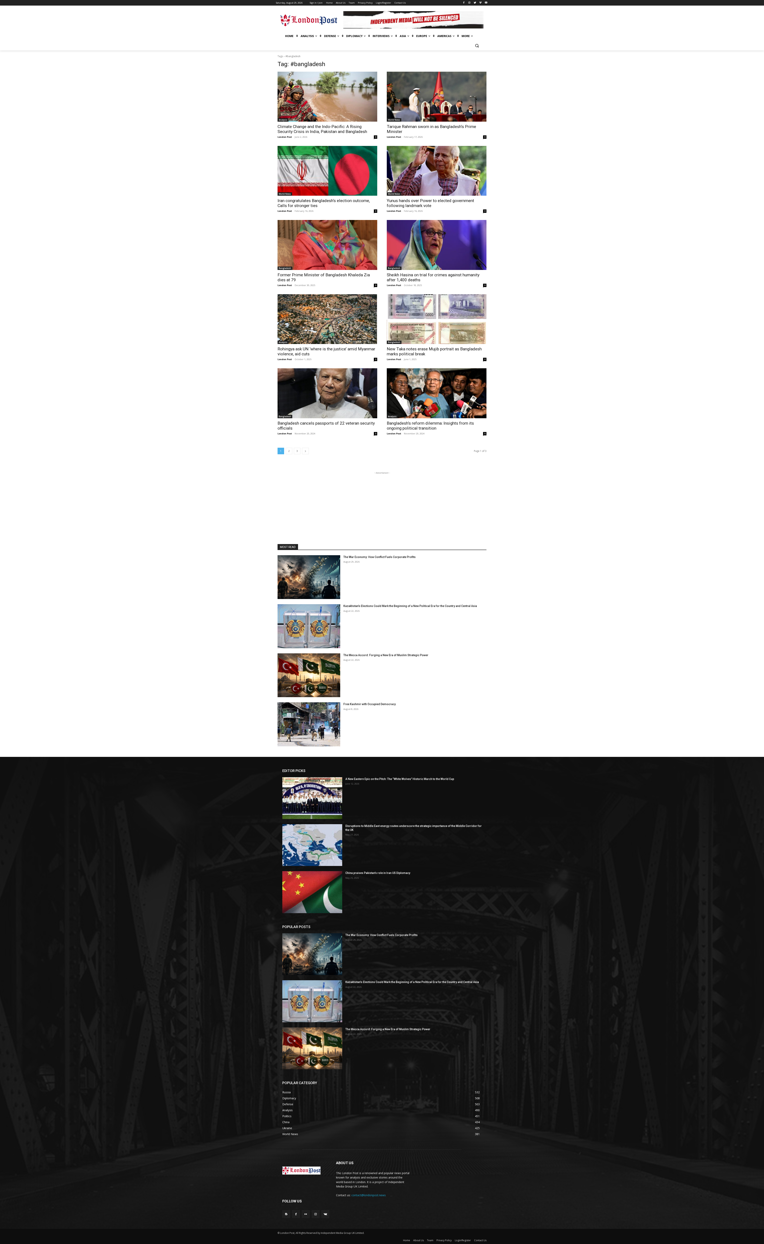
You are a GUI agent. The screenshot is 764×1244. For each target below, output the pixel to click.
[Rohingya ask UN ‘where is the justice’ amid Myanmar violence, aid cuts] (327, 319)
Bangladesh (285, 268)
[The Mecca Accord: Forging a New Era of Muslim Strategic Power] (309, 675)
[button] (477, 45)
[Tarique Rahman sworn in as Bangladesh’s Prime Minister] (436, 97)
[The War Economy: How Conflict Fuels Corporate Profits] (309, 577)
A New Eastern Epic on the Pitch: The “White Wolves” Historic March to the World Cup (399, 779)
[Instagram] (469, 3)
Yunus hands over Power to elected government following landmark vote (430, 203)
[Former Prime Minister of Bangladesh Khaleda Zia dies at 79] (327, 245)
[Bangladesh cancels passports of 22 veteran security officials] (327, 393)
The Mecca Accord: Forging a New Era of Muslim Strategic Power (385, 655)
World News (394, 119)
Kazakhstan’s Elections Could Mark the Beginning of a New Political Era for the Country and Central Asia (410, 606)
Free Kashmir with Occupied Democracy (369, 704)
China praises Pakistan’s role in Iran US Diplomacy (377, 873)
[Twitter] (475, 3)
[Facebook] (464, 3)
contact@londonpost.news (368, 1195)
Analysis (283, 119)
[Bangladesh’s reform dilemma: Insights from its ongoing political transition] (436, 393)
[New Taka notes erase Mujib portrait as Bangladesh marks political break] (436, 319)
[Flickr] (306, 1214)
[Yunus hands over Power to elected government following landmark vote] (436, 171)
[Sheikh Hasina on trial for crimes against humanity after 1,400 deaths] (436, 245)
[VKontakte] (325, 1214)
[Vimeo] (480, 3)
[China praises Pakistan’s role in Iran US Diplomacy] (312, 892)
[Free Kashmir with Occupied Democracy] (309, 724)
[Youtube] (486, 3)
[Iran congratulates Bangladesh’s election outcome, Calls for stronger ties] (327, 171)
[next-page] (305, 451)
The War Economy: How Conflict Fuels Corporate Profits (379, 557)
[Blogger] (286, 1214)
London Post (285, 136)
